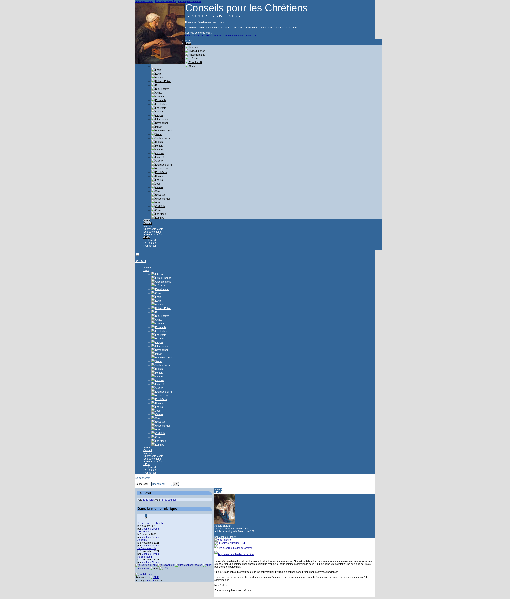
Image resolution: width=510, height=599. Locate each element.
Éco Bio (159, 111)
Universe (160, 195)
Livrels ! (159, 157)
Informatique (162, 119)
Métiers (159, 145)
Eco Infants (161, 172)
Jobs (157, 183)
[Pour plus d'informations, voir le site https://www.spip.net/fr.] (154, 577)
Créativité (193, 58)
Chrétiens (160, 96)
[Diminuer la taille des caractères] (233, 548)
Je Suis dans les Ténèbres (151, 523)
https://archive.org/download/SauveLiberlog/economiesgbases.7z (220, 35)
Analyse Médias (163, 138)
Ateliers (159, 149)
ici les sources (168, 499)
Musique (148, 226)
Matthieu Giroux (227, 537)
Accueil (189, 40)
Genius (159, 187)
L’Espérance (144, 531)
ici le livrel (148, 499)
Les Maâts (160, 214)
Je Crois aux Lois (146, 548)
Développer (161, 123)
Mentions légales (193, 565)
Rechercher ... (143, 484)
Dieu (157, 85)
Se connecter (142, 478)
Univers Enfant (163, 81)
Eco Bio (159, 180)
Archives (159, 153)
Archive (159, 161)
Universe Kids (162, 198)
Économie (160, 100)
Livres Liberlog (196, 51)
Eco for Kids (161, 168)
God (157, 202)
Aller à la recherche (165, 1)
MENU (140, 261)
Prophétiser (149, 245)
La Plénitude (150, 240)
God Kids (160, 206)
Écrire (158, 73)
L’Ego (146, 237)
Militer (158, 126)
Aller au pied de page (189, 1)
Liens (188, 43)
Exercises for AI (163, 164)
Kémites (159, 217)
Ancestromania (196, 54)
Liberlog (193, 47)
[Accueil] (160, 63)
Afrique (159, 115)
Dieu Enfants (162, 89)
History (159, 176)
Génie (192, 66)
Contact (147, 223)
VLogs (146, 220)
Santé (158, 134)
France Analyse (163, 130)
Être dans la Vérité (153, 234)
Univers (159, 77)
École (158, 70)
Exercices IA (195, 62)
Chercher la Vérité (153, 229)
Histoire (159, 142)
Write (158, 191)
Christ (158, 92)
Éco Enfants (161, 104)
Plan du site (150, 565)
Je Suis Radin (145, 556)
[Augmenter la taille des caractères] (234, 554)
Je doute (142, 540)
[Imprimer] (223, 539)
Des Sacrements (152, 231)
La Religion (149, 243)
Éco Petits (160, 108)
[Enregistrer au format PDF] (230, 543)
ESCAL (151, 580)
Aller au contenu (144, 1)
